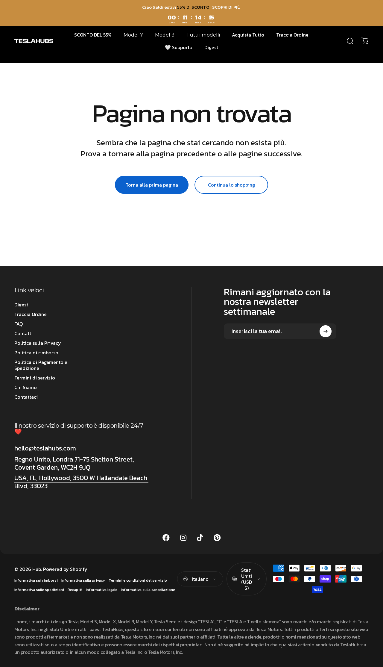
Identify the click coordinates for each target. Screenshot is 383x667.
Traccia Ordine (30, 314)
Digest (21, 305)
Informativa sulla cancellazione (148, 589)
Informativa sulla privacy (83, 580)
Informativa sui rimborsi (36, 580)
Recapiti (75, 589)
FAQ (18, 324)
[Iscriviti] (326, 331)
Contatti (23, 333)
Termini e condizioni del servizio (138, 580)
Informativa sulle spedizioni (39, 589)
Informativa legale (101, 589)
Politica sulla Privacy (37, 343)
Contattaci (26, 397)
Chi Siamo (25, 387)
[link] (81, 463)
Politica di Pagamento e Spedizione (40, 365)
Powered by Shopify (65, 569)
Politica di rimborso (36, 353)
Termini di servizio (34, 378)
